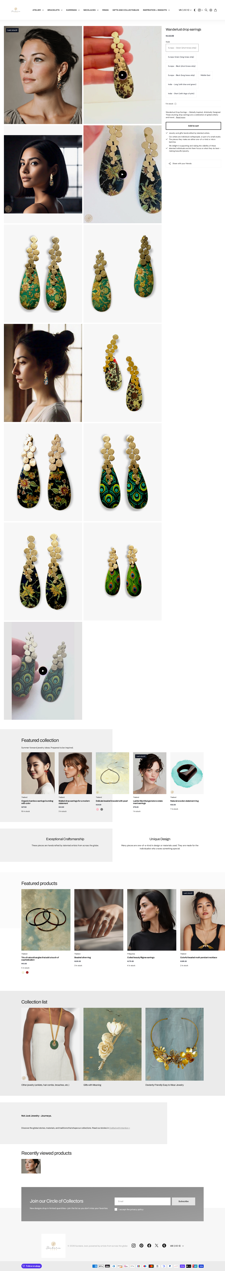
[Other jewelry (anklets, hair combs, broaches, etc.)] (50, 1044)
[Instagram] (134, 1245)
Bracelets (54, 10)
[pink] (97, 809)
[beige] (23, 972)
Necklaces (89, 10)
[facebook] (149, 1245)
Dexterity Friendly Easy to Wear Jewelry (164, 1085)
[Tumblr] (164, 1245)
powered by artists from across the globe (108, 1245)
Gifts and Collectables (126, 10)
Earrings (71, 10)
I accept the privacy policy (130, 1209)
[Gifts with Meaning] (112, 1044)
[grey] (101, 809)
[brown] (27, 972)
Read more (180, 117)
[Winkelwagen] (215, 10)
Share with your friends (182, 163)
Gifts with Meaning (92, 1085)
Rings (105, 10)
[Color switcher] (194, 10)
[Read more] (200, 10)
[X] (156, 1245)
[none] (198, 920)
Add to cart (193, 126)
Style (168, 42)
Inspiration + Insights (155, 10)
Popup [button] (175, 103)
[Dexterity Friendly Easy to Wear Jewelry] (174, 1044)
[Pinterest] (141, 1245)
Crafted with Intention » (119, 1128)
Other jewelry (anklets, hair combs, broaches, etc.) (45, 1085)
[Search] (206, 10)
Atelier (37, 10)
